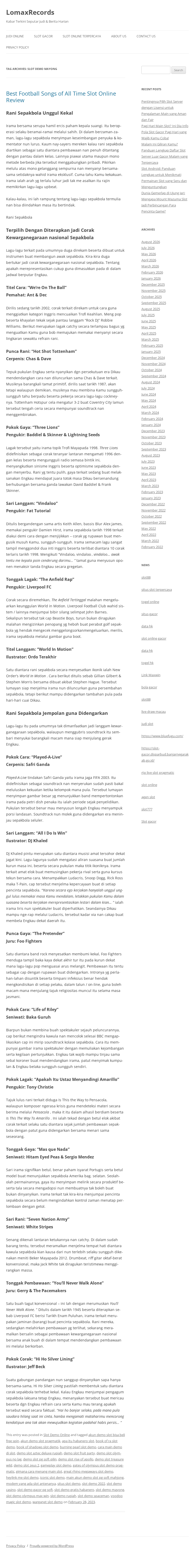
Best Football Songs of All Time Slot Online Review (61, 96)
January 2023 (151, 498)
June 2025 (148, 321)
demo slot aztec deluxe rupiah (39, 1453)
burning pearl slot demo (78, 1447)
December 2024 (153, 357)
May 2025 (148, 327)
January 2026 (151, 278)
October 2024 (151, 370)
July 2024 (148, 388)
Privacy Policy (17, 47)
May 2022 (148, 528)
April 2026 (148, 260)
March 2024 (150, 412)
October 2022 (151, 516)
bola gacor (149, 687)
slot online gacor (153, 638)
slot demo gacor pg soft (35, 1489)
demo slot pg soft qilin (40, 1459)
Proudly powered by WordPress (52, 1546)
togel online (150, 601)
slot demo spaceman (93, 1495)
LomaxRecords (30, 12)
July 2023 (148, 461)
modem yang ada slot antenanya (31, 1483)
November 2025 (153, 290)
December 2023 (153, 431)
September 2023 (153, 449)
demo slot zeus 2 (26, 1465)
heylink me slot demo (22, 1477)
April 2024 (148, 406)
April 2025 (148, 333)
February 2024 (152, 418)
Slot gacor (148, 821)
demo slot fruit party (79, 1453)
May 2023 (148, 473)
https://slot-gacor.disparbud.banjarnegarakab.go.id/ (165, 754)
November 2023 (153, 437)
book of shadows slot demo (37, 1447)
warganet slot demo (47, 1502)
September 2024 (153, 376)
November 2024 (153, 363)
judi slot (147, 723)
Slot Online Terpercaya (82, 36)
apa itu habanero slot (78, 1441)
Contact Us (146, 36)
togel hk (147, 662)
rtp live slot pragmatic (157, 772)
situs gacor (149, 614)
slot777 (146, 809)
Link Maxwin (150, 675)
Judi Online (15, 36)
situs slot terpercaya (156, 589)
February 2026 (152, 272)
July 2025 (148, 315)
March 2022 (150, 540)
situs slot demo (68, 1483)
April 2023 (148, 479)
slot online (149, 784)
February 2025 (152, 345)
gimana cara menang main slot (39, 1471)
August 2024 (150, 382)
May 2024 (148, 400)
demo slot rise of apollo (75, 1459)
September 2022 (153, 522)
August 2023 (150, 455)
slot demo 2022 (93, 1483)
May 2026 (148, 254)
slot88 (146, 577)
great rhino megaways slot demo (88, 1471)
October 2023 (151, 443)
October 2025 (151, 296)
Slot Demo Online (56, 1434)
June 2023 (148, 467)
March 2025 (150, 339)
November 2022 (153, 510)
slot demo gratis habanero (74, 1489)
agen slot (148, 797)
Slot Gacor (43, 36)
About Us (118, 36)
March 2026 (150, 266)
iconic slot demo (52, 1477)
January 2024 (151, 424)
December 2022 (153, 504)
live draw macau (153, 711)
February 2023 (152, 492)
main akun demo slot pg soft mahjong (95, 1477)
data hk (147, 626)
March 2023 (150, 486)
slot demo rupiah (63, 1495)
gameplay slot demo (56, 1465)
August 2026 (150, 241)
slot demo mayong (110, 1489)
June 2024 (148, 394)
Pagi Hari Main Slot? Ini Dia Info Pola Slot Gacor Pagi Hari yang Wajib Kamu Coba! (164, 132)
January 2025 (151, 351)
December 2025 (153, 284)
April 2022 (148, 534)
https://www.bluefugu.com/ (162, 736)
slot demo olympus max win (27, 1495)
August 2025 (150, 309)
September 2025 (153, 302)
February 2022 (152, 547)
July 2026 (148, 248)
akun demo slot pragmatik (40, 1441)
